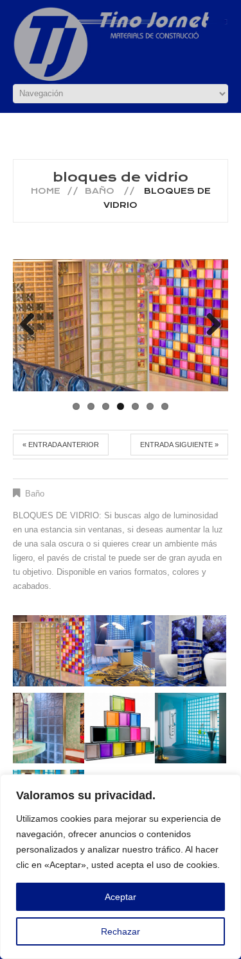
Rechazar (120, 931)
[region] (120, 866)
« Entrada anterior (60, 444)
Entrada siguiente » (179, 444)
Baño (99, 191)
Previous (32, 325)
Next (209, 325)
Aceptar (120, 897)
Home (45, 191)
